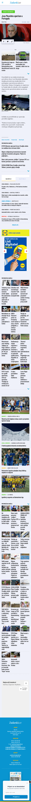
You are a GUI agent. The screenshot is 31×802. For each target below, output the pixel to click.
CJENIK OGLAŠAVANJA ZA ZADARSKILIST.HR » (15, 747)
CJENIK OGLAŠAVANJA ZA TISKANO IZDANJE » (15, 749)
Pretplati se (16, 796)
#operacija (14, 139)
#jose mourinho (5, 139)
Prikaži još (15, 225)
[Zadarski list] (15, 2)
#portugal (21, 139)
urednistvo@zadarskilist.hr (15, 755)
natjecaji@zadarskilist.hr (15, 745)
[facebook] (4, 41)
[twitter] (8, 41)
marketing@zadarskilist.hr (17, 744)
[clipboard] (12, 41)
